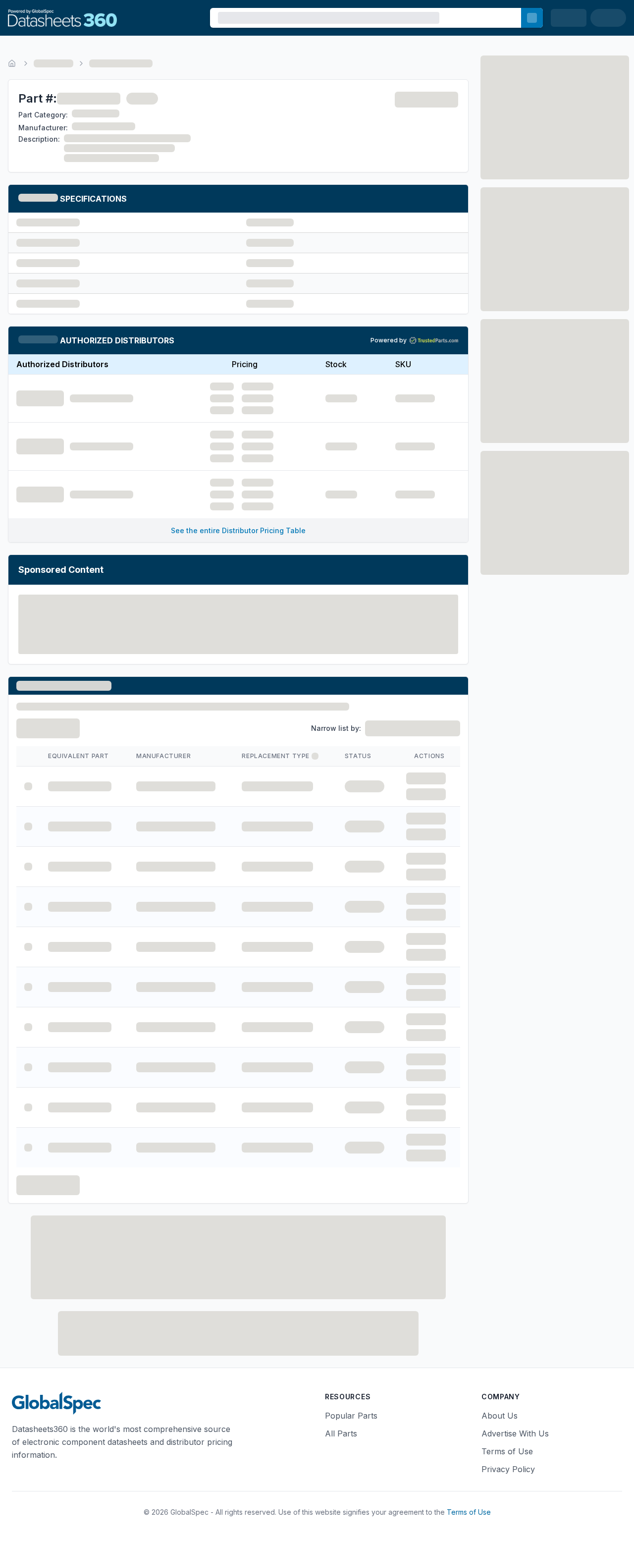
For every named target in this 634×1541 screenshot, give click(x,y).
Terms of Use (507, 1451)
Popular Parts (351, 1416)
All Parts (341, 1433)
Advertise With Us (515, 1433)
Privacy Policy (508, 1469)
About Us (499, 1416)
